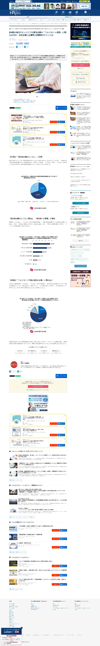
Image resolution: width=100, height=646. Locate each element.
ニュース (49, 19)
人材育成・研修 (55, 605)
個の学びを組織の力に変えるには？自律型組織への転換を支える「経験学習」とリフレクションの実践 (84, 158)
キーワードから (14, 19)
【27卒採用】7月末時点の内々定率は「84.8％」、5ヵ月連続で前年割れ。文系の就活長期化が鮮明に (83, 108)
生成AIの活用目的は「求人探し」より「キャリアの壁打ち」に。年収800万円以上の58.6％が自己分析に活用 (84, 135)
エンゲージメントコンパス (14, 623)
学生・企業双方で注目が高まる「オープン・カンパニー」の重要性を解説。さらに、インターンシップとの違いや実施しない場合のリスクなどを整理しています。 (84, 96)
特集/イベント (11, 613)
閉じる (22, 628)
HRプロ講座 (11, 615)
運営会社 (28, 635)
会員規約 (82, 61)
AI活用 (80, 255)
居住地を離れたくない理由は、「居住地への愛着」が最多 (24, 100)
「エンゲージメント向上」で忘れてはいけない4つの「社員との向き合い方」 (80, 181)
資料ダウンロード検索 (13, 606)
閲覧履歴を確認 (80, 212)
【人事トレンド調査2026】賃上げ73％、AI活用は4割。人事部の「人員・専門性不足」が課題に (83, 113)
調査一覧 (81, 240)
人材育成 (32, 605)
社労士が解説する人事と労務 (76, 173)
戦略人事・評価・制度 (35, 608)
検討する (62, 121)
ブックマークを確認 (80, 203)
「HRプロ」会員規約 (70, 635)
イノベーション (80, 252)
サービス (23, 19)
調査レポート (79, 19)
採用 (32, 603)
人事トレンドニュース (26, 23)
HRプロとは (76, 1)
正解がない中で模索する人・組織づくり (78, 176)
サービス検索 (11, 605)
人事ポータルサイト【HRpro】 (15, 23)
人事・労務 (55, 606)
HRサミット (11, 620)
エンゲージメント (80, 249)
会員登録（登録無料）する (81, 65)
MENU (12, 1)
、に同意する (81, 61)
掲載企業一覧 (11, 625)
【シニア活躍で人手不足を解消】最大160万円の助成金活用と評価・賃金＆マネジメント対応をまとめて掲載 (37, 28)
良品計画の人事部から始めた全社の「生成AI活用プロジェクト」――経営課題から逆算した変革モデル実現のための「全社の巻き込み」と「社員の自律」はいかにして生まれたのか (84, 120)
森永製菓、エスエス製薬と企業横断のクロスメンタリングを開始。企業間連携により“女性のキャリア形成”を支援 (84, 128)
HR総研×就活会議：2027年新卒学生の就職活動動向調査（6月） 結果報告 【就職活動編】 (83, 153)
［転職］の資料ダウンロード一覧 (18, 552)
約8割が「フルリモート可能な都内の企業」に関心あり (24, 102)
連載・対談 (11, 612)
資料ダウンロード (32, 19)
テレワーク (20, 46)
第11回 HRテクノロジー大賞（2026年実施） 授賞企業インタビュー (80, 185)
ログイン (64, 1)
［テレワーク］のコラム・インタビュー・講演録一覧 (22, 517)
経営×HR (11, 622)
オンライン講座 (73, 19)
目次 (37, 96)
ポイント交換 (11, 626)
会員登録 (84, 1)
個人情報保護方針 (36, 635)
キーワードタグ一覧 (81, 266)
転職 (27, 46)
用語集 (10, 610)
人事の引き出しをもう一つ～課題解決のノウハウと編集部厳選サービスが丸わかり (80, 169)
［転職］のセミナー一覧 (16, 589)
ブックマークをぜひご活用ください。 (77, 199)
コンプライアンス (84, 259)
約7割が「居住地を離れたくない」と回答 (21, 99)
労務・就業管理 (34, 609)
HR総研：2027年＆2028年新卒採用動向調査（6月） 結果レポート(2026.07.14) (83, 235)
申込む (55, 566)
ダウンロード (53, 121)
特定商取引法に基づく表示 (59, 635)
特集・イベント (65, 19)
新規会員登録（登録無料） (38, 386)
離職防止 (72, 262)
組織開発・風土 (34, 606)
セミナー (42, 19)
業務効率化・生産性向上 (75, 259)
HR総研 (10, 619)
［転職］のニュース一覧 (16, 480)
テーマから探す (12, 603)
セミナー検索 (11, 608)
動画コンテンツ (87, 19)
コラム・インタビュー (56, 19)
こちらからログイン (38, 389)
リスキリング (73, 252)
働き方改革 (87, 249)
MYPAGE (69, 1)
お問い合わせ (79, 635)
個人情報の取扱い (76, 61)
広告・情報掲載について (46, 635)
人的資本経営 (73, 249)
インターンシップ (74, 255)
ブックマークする (62, 107)
